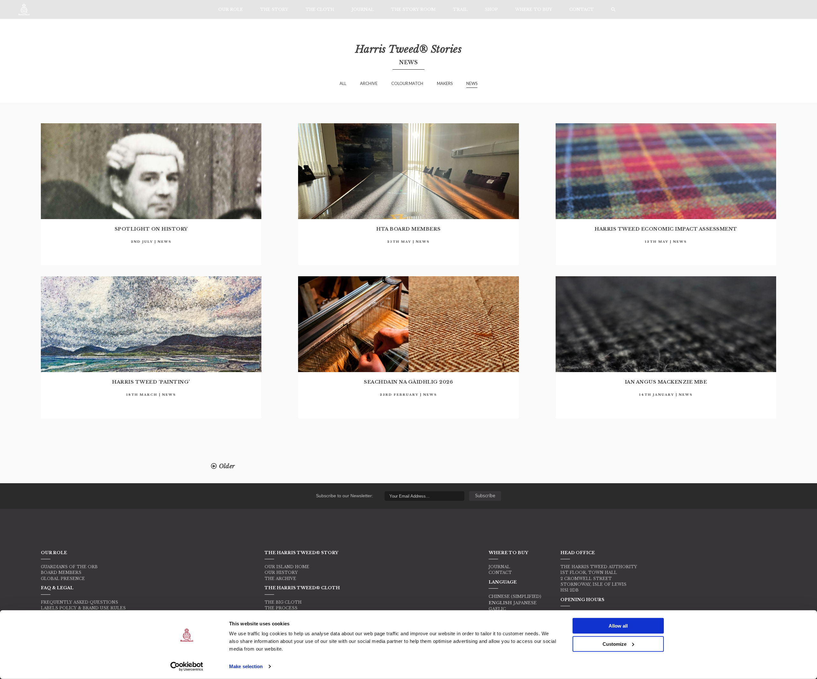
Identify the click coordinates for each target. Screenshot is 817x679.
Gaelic (497, 608)
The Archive (280, 578)
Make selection (246, 666)
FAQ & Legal (57, 587)
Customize (614, 643)
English (500, 602)
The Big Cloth (283, 602)
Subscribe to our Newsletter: (344, 495)
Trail (460, 9)
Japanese (524, 602)
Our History (281, 572)
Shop (491, 9)
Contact (581, 9)
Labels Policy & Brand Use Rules (83, 608)
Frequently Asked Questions (79, 602)
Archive (369, 83)
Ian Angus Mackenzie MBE (666, 382)
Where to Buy (533, 9)
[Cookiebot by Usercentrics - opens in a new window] (187, 666)
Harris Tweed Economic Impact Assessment (666, 229)
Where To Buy (508, 552)
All (343, 83)
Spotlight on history (151, 229)
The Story (274, 9)
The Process (281, 608)
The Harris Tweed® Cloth (302, 587)
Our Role (230, 9)
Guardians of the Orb (69, 566)
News (471, 83)
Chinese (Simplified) (515, 596)
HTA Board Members (408, 229)
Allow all (618, 626)
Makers (445, 83)
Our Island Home (287, 566)
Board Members (61, 572)
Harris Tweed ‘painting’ (151, 382)
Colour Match (407, 83)
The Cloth (319, 9)
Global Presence (63, 578)
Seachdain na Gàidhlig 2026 (408, 382)
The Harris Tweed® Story (301, 552)
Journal (362, 9)
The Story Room (413, 9)
